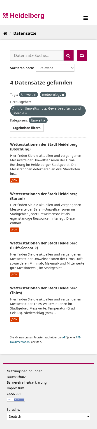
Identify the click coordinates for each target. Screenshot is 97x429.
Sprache (13, 409)
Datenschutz (16, 377)
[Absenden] (68, 55)
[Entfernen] (35, 94)
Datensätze (25, 33)
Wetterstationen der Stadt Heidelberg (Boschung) (44, 147)
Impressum (15, 388)
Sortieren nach (21, 68)
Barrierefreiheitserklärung (27, 382)
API (64, 337)
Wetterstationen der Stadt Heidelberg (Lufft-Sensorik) (44, 245)
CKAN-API (14, 393)
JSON (14, 180)
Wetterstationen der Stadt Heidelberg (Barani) (44, 196)
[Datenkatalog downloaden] (82, 55)
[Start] (5, 33)
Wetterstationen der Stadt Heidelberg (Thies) (44, 290)
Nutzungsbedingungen (24, 371)
